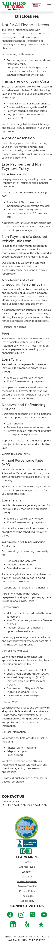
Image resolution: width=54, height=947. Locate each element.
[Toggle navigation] (49, 6)
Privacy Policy (27, 891)
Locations (27, 871)
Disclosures (27, 896)
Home (27, 862)
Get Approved (27, 866)
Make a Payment (27, 881)
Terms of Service (27, 886)
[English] (36, 5)
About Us (27, 876)
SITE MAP (10, 936)
